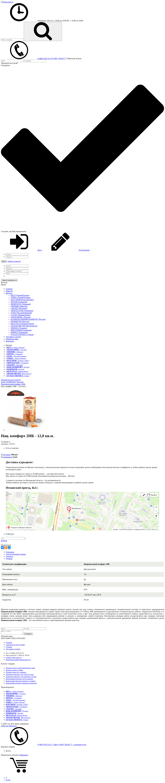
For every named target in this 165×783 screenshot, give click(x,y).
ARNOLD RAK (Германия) (22, 311)
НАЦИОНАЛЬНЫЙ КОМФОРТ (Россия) (28, 319)
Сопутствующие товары (16, 554)
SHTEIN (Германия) (19, 302)
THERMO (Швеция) (19, 306)
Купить (4, 541)
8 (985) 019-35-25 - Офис (48, 745)
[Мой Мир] (9, 547)
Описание (10, 552)
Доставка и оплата (13, 337)
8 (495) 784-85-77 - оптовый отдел (72, 745)
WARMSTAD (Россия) (20, 321)
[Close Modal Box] (32, 462)
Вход (39, 250)
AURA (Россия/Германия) (21, 313)
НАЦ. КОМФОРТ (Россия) (12, 382)
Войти (4, 261)
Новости (9, 291)
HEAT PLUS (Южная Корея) (22, 324)
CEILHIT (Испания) (19, 308)
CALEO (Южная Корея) (20, 315)
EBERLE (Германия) (19, 332)
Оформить (23, 755)
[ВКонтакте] (2, 547)
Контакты (10, 341)
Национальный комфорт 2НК (13, 384)
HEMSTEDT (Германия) (21, 304)
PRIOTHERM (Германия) (21, 330)
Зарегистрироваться (9, 280)
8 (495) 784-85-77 (59, 58)
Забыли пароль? (14, 261)
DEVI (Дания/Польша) (20, 295)
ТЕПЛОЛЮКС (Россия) (20, 317)
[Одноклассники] (5, 547)
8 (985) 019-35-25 (45, 58)
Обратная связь (12, 339)
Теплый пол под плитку (11, 380)
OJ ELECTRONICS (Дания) (22, 335)
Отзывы (9, 559)
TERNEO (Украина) (19, 328)
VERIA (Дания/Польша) (20, 297)
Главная (9, 289)
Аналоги (9, 556)
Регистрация (84, 250)
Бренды (9, 293)
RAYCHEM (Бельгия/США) (22, 300)
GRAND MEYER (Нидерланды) (24, 326)
